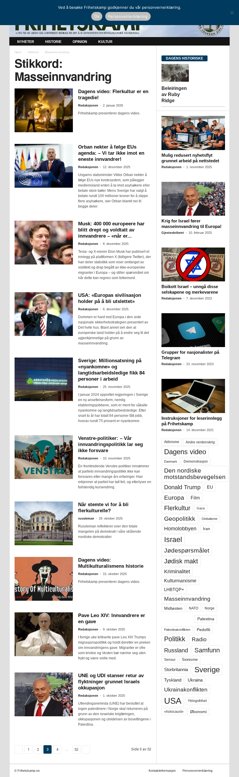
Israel (173, 539)
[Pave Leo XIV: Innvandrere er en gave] (44, 634)
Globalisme (209, 518)
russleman (86, 518)
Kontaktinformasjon (162, 770)
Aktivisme (171, 442)
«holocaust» (174, 712)
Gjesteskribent (172, 232)
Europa (174, 497)
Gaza (201, 508)
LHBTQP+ (174, 589)
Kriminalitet (177, 571)
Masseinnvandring (187, 599)
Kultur (105, 42)
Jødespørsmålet (186, 550)
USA (172, 700)
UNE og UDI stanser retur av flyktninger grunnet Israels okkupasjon (111, 682)
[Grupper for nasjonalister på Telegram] (193, 330)
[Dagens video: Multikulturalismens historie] (44, 579)
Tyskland (172, 680)
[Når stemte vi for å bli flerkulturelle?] (44, 523)
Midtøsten (173, 608)
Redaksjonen (88, 105)
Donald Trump (182, 487)
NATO (193, 608)
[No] (232, 12)
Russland (176, 650)
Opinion (80, 42)
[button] (221, 41)
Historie (53, 42)
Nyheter (25, 42)
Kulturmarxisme (180, 580)
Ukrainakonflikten (186, 690)
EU (210, 487)
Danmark (170, 461)
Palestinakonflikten (177, 629)
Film (195, 497)
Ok (96, 16)
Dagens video (185, 452)
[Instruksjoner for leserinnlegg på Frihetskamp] (193, 396)
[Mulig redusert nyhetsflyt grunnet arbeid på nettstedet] (193, 133)
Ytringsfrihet (197, 701)
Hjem (18, 52)
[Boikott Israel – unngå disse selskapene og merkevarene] (193, 264)
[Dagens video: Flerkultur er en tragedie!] (44, 110)
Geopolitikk (179, 518)
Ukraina (195, 679)
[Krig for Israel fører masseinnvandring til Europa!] (193, 199)
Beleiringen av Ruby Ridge (174, 94)
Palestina (205, 618)
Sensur (169, 660)
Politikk (174, 639)
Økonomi (198, 711)
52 (76, 749)
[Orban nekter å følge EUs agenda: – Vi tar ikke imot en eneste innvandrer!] (44, 166)
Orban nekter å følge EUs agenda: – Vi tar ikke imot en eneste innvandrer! (111, 153)
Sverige (207, 669)
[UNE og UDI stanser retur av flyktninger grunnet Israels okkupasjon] (44, 694)
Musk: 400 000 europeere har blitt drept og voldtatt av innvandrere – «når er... (111, 230)
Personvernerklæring (197, 770)
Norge (210, 608)
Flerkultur (177, 508)
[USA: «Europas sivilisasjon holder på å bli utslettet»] (44, 314)
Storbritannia (176, 669)
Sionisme (190, 660)
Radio (199, 639)
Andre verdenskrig (200, 442)
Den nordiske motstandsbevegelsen (195, 473)
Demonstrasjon (196, 461)
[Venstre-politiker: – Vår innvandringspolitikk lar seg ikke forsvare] (44, 457)
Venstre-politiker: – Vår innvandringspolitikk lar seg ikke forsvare (110, 444)
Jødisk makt (181, 561)
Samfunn (207, 650)
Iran (206, 528)
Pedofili (203, 629)
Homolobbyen (180, 529)
